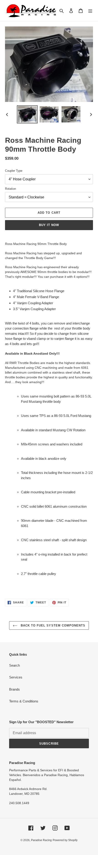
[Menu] (90, 11)
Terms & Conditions (23, 701)
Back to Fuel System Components (52, 625)
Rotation (10, 188)
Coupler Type (13, 170)
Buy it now (49, 225)
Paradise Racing (41, 840)
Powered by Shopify (65, 840)
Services (15, 677)
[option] (27, 114)
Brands (14, 689)
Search (14, 665)
